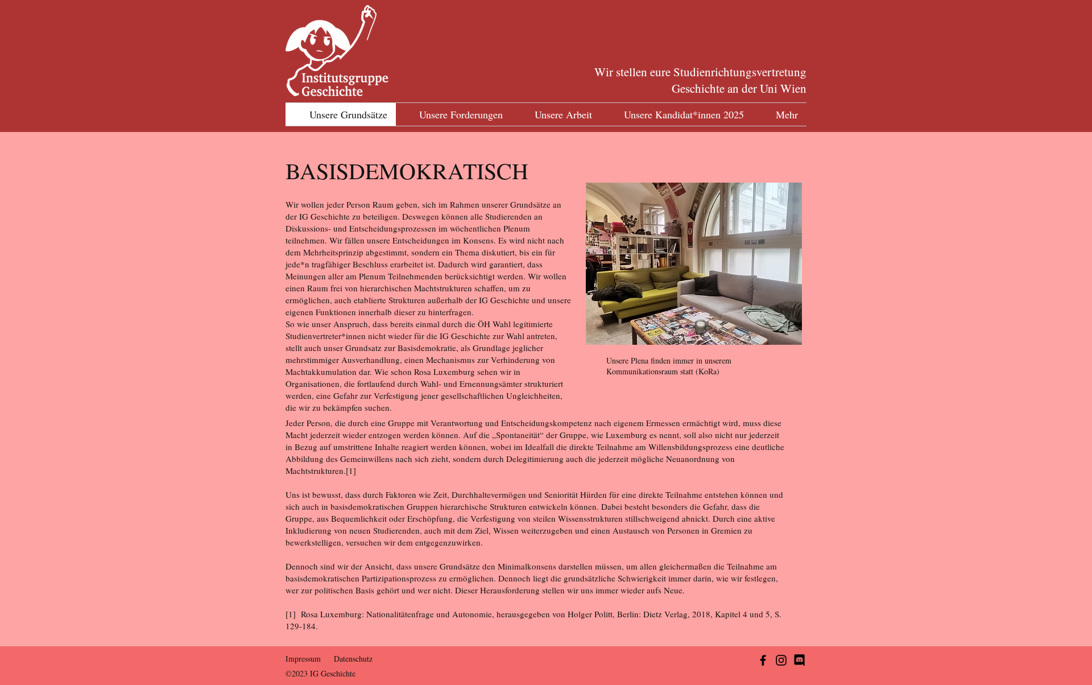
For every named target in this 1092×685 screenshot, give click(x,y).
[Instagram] (781, 660)
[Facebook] (763, 660)
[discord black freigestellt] (799, 660)
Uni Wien (783, 88)
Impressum (303, 658)
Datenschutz (353, 658)
